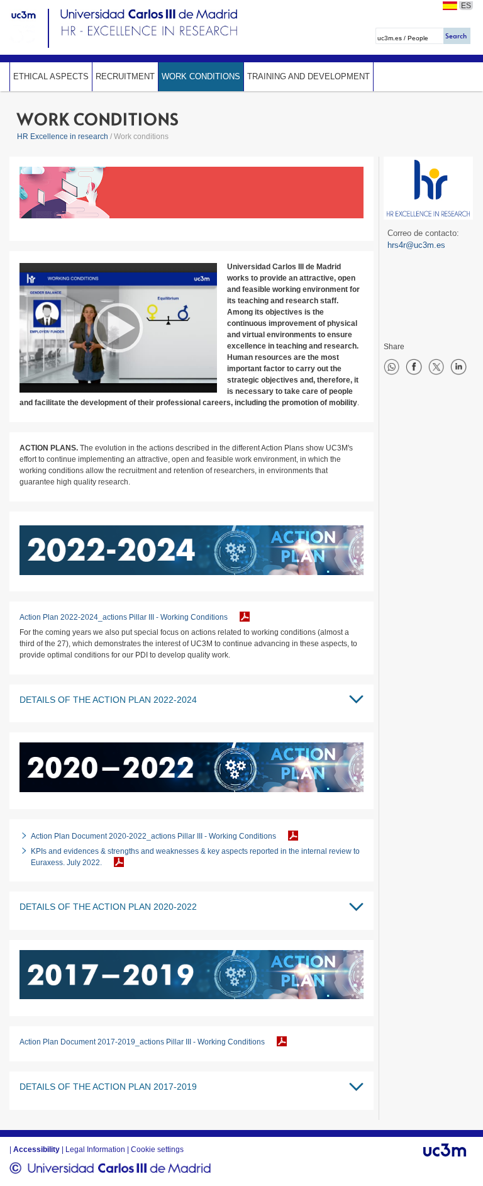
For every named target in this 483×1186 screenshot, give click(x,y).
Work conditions (201, 76)
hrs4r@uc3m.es (416, 245)
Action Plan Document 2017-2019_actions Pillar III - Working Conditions (142, 1042)
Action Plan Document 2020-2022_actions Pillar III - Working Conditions (153, 836)
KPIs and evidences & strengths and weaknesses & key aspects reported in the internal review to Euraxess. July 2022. (195, 857)
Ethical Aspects (51, 76)
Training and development (308, 76)
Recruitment (125, 76)
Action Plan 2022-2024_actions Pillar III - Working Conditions (123, 617)
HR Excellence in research (62, 136)
